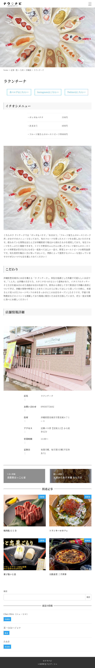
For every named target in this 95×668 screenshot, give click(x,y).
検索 (5, 591)
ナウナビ (48, 661)
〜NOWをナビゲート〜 (47, 664)
